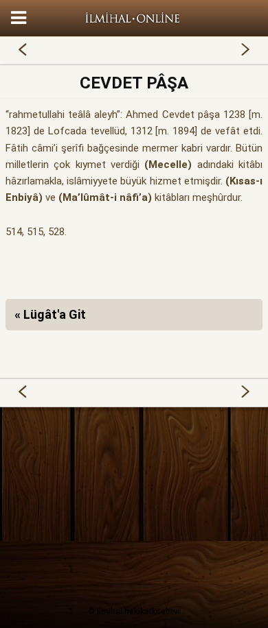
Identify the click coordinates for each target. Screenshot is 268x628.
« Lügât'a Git (50, 314)
